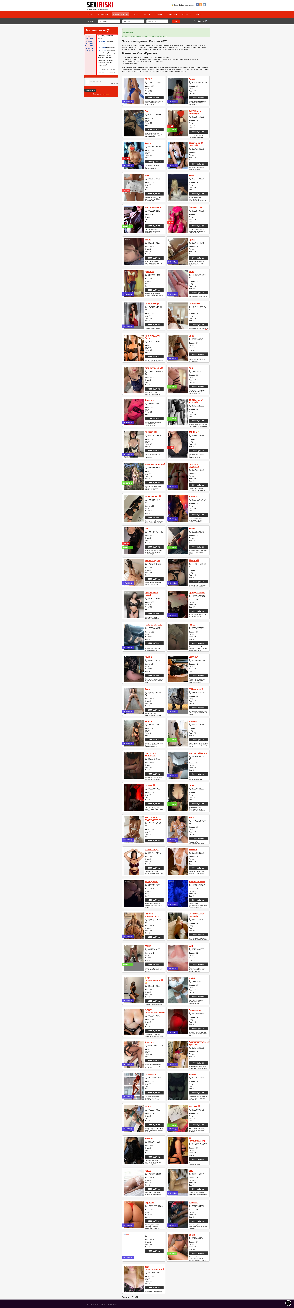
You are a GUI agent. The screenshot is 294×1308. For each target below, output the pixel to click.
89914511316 (198, 242)
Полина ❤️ (150, 785)
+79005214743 (154, 435)
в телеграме (105, 94)
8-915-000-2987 (154, 1077)
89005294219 (198, 531)
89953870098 (153, 242)
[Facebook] (197, 5)
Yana (191, 175)
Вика (191, 335)
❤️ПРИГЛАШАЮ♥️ (197, 1139)
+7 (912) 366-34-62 (198, 308)
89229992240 (153, 210)
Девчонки (149, 271)
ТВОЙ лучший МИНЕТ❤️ (196, 401)
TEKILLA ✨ (194, 432)
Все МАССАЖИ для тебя (196, 914)
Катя (147, 175)
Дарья (148, 1170)
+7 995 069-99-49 (197, 757)
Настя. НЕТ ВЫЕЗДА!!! (150, 754)
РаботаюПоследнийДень (157, 464)
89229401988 (198, 210)
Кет (146, 528)
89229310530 (198, 1077)
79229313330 (153, 1109)
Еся (191, 1170)
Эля (191, 945)
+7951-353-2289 (155, 1045)
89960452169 (153, 758)
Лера (191, 785)
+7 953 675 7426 (155, 531)
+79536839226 (154, 628)
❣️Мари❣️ (194, 560)
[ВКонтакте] (204, 5)
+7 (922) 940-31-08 (154, 308)
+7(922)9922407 (154, 467)
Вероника (149, 1202)
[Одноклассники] (200, 5)
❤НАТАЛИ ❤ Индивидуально (153, 818)
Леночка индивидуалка (152, 914)
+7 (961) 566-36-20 (198, 565)
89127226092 (198, 405)
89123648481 (198, 339)
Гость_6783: (102, 47)
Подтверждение (90, 90)
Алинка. (193, 1074)
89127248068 (198, 1047)
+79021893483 (154, 114)
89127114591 (153, 1141)
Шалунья (193, 656)
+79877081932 (154, 564)
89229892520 (153, 885)
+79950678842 (154, 1272)
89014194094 (198, 178)
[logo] (101, 7)
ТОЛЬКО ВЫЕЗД (153, 624)
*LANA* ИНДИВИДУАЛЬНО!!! (155, 1011)
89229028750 (198, 1013)
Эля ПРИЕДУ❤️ (152, 560)
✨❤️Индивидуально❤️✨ (154, 980)
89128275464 (198, 724)
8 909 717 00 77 (154, 853)
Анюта (148, 239)
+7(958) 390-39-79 (197, 276)
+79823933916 (154, 1174)
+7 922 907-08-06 (153, 824)
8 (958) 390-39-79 (153, 693)
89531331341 (153, 275)
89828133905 (153, 178)
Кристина (149, 400)
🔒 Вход (175, 5)
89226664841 (198, 1238)
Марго (148, 1106)
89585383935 (198, 435)
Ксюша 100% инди (198, 753)
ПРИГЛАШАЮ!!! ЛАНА (153, 336)
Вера (147, 689)
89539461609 (198, 116)
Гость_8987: (102, 41)
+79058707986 (154, 146)
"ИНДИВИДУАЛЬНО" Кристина (199, 1043)
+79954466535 (198, 981)
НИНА (192, 624)
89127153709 (153, 660)
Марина (148, 721)
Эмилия (193, 849)
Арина (192, 239)
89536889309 (198, 853)
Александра (195, 1010)
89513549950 (198, 148)
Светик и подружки (194, 465)
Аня (191, 367)
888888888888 (198, 660)
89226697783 (153, 788)
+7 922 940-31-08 (153, 501)
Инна (191, 271)
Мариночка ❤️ (152, 303)
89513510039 (198, 470)
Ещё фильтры (199, 21)
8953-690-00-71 (199, 499)
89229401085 (198, 949)
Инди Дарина (151, 881)
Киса (191, 817)
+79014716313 (198, 371)
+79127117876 (154, 82)
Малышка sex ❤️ (153, 496)
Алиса (192, 79)
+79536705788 (198, 596)
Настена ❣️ (194, 1106)
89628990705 (198, 1109)
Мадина (193, 496)
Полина (148, 656)
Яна (146, 111)
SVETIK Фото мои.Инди (195, 112)
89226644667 (198, 788)
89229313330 (153, 403)
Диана (192, 1234)
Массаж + (193, 1202)
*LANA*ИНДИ (151, 849)
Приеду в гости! (197, 592)
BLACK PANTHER (153, 207)
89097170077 (153, 341)
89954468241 (198, 1174)
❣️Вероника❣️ (196, 689)
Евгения (149, 1138)
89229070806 (153, 986)
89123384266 (198, 1206)
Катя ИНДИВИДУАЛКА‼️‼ (155, 1268)
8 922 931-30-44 (199, 82)
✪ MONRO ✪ (195, 207)
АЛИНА (148, 79)
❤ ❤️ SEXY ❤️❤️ (197, 881)
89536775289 (198, 628)
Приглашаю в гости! (151, 593)
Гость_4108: (102, 50)
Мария (192, 977)
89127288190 (153, 949)
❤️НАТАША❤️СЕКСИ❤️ (196, 144)
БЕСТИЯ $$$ (151, 432)
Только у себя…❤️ (154, 367)
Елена (192, 528)
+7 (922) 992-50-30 (154, 372)
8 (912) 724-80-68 (153, 920)
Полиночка (194, 303)
